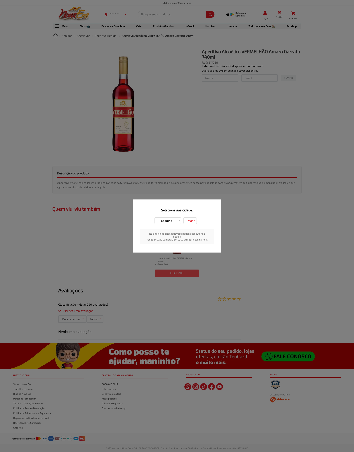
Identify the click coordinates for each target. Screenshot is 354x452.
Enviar (190, 221)
